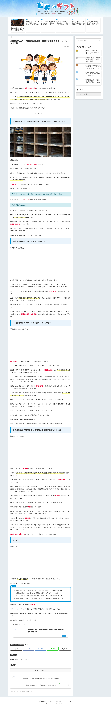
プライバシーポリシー (69, 701)
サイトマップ (51, 701)
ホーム (38, 701)
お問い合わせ (59, 701)
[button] (65, 649)
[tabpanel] (18, 25)
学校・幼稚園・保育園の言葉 (18, 644)
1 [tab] (55, 35)
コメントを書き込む (40, 670)
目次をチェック (38, 114)
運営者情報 (44, 701)
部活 (27, 644)
